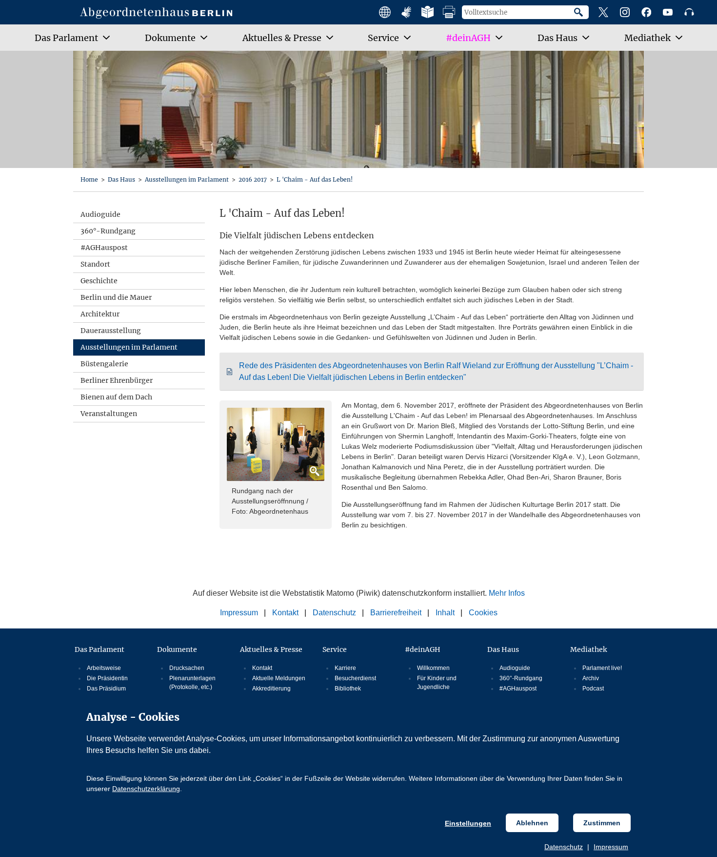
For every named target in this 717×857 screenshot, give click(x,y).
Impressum (611, 847)
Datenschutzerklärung (146, 789)
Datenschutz (563, 847)
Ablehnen (532, 823)
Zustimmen (601, 823)
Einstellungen (468, 823)
